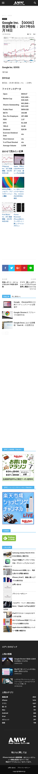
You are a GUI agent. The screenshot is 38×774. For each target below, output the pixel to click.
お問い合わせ (16, 584)
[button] (35, 3)
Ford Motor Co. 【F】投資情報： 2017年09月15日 (7, 218)
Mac (3, 710)
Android (5, 713)
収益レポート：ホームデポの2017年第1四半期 (10, 284)
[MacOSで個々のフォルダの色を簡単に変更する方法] (7, 671)
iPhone (4, 700)
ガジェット (6, 719)
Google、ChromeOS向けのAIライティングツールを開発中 (25, 304)
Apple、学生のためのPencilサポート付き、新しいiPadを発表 (19, 169)
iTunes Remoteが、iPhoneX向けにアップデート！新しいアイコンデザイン (19, 220)
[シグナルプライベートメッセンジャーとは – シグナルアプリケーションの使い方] (7, 681)
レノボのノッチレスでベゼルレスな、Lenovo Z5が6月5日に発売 (19, 193)
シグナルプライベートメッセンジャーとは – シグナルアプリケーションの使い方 (24, 682)
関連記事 (6, 296)
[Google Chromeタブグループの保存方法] (7, 315)
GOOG (10, 15)
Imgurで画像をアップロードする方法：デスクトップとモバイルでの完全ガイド (19, 563)
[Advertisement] (19, 9)
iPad (3, 716)
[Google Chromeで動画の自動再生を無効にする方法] (7, 661)
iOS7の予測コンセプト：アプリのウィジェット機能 (7, 192)
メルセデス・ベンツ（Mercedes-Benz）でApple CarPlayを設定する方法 (19, 606)
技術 (3, 723)
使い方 (4, 707)
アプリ (4, 703)
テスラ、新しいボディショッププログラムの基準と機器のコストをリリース (28, 285)
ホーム (4, 15)
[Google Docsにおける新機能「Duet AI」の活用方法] (7, 325)
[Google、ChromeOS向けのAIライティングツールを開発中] (7, 304)
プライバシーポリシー (19, 594)
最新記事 (5, 697)
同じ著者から (16, 296)
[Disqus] (19, 365)
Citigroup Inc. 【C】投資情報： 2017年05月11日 (7, 169)
